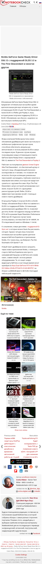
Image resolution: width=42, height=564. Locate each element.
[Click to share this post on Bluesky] (20, 467)
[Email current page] (26, 471)
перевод (15, 124)
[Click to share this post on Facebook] (10, 467)
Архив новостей (20, 544)
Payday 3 (36, 160)
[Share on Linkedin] (21, 471)
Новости (11, 544)
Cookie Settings (21, 554)
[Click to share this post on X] (26, 467)
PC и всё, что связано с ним (13, 132)
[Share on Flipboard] (16, 471)
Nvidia (21, 135)
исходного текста (29, 477)
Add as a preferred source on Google (23, 461)
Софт (26, 135)
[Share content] (5, 467)
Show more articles (21, 430)
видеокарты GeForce (10, 135)
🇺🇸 (10, 126)
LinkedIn (36, 491)
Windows (32, 135)
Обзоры (23, 6)
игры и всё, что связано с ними (14, 129)
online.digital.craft (24, 491)
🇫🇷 (13, 126)
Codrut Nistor (21, 480)
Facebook (36, 533)
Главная (13, 6)
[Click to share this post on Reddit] (31, 467)
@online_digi (35, 488)
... (39, 6)
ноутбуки (27, 132)
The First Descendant (23, 160)
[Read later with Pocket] (36, 467)
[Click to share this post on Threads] (15, 467)
